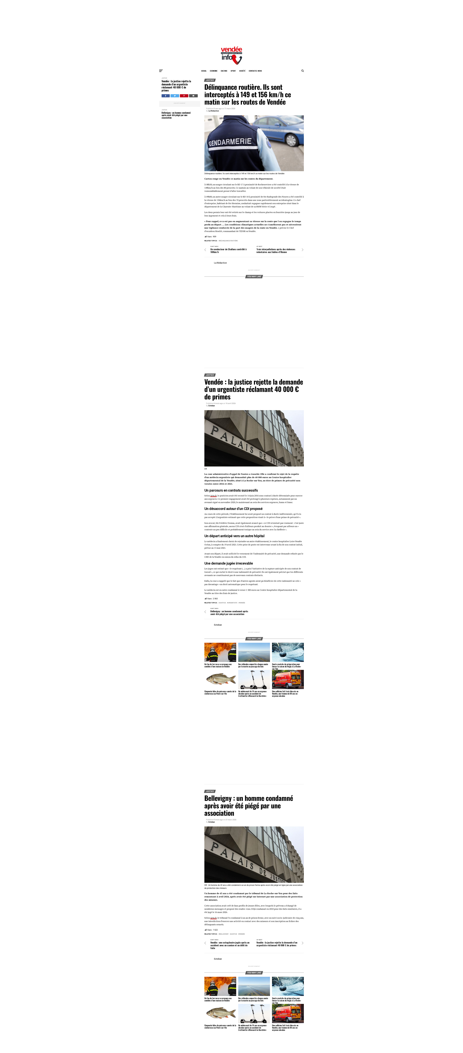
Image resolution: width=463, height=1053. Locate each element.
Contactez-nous (255, 70)
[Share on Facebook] (166, 95)
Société (242, 70)
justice (223, 603)
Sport (233, 70)
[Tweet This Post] (174, 95)
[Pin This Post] (184, 95)
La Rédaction (213, 111)
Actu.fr (213, 495)
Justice (164, 78)
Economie (213, 70)
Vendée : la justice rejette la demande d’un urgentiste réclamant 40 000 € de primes (176, 86)
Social (204, 70)
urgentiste (232, 603)
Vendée (242, 603)
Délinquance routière (229, 241)
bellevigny (224, 934)
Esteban (211, 406)
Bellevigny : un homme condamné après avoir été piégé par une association (176, 144)
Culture (224, 70)
